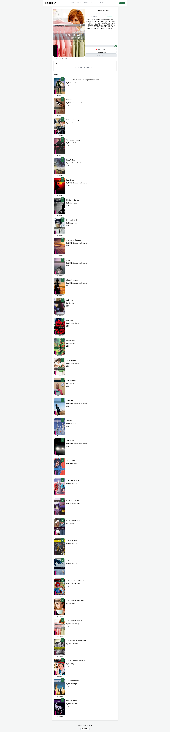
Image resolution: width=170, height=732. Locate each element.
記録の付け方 (87, 3)
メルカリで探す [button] (102, 49)
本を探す (73, 3)
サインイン (122, 3)
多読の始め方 (79, 3)
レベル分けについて (96, 3)
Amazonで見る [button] (102, 52)
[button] (103, 3)
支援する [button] (86, 729)
